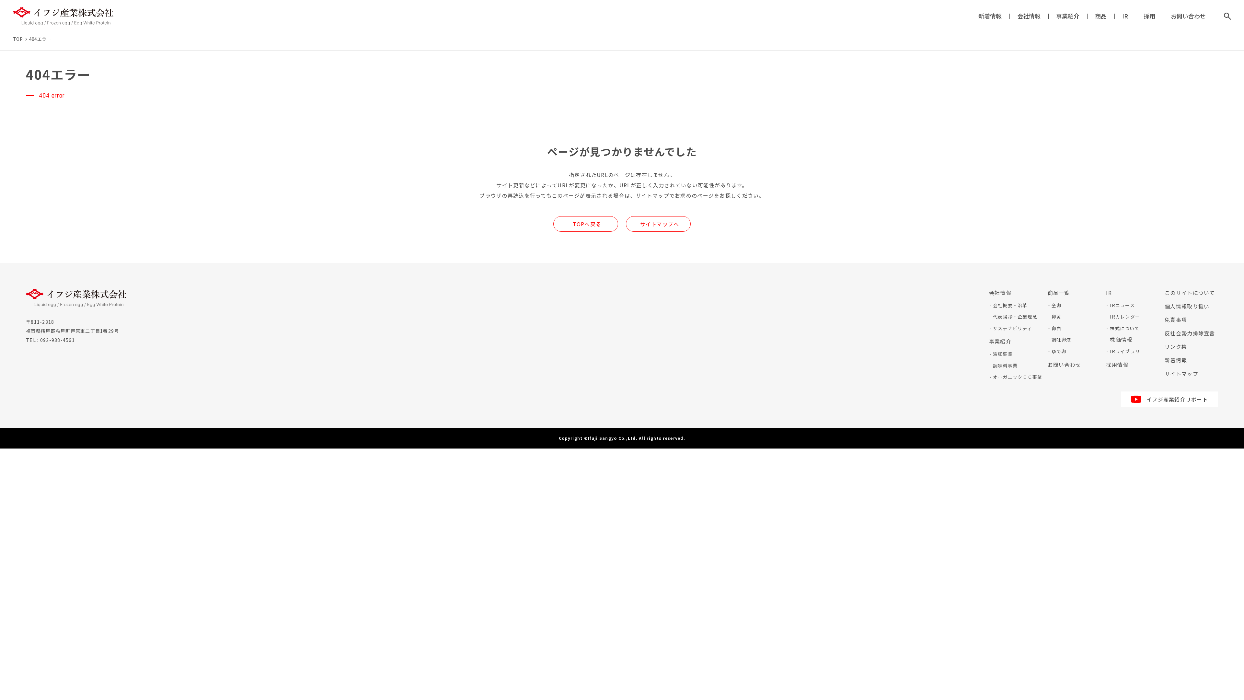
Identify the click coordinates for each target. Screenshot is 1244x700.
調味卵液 (1061, 339)
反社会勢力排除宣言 (1190, 333)
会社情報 (1029, 16)
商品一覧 (1059, 293)
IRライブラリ (1125, 351)
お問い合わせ (1188, 16)
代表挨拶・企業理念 (1015, 316)
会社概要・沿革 (1010, 305)
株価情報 (1121, 339)
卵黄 (1057, 316)
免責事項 (1176, 319)
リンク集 (1176, 346)
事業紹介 (1067, 16)
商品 (1101, 16)
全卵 (1057, 305)
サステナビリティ (1012, 328)
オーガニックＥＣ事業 (1017, 377)
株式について (1125, 328)
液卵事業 (1003, 354)
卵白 (1057, 328)
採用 (1149, 16)
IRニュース (1122, 305)
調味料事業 (1005, 365)
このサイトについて (1190, 293)
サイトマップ (1181, 374)
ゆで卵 (1059, 351)
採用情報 (1117, 364)
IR (1125, 16)
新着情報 (990, 16)
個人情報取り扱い (1187, 306)
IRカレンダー (1125, 316)
